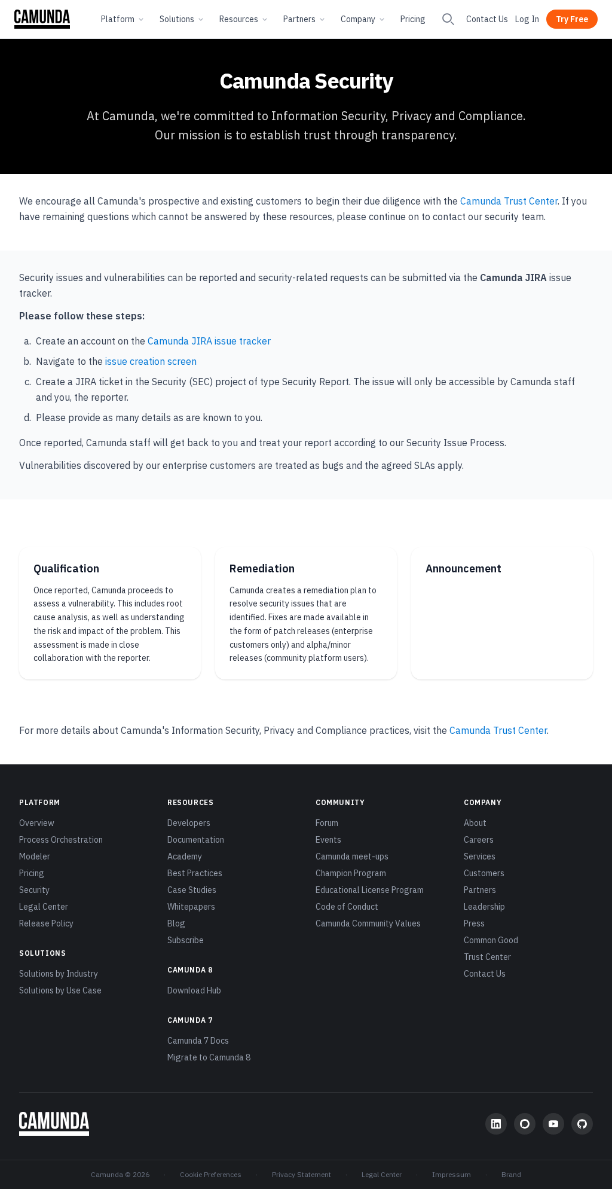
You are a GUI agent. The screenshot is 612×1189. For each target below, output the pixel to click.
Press (474, 923)
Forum (327, 823)
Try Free (572, 19)
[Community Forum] (525, 1124)
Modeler (34, 856)
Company (358, 19)
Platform (117, 19)
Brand (511, 1174)
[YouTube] (553, 1124)
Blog (176, 923)
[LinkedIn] (496, 1124)
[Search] (448, 19)
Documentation (195, 839)
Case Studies (191, 890)
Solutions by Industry (58, 973)
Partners (299, 19)
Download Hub (194, 990)
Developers (188, 823)
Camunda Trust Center (509, 201)
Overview (36, 823)
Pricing (413, 19)
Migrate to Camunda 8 (208, 1057)
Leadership (484, 906)
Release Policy (46, 923)
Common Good (491, 940)
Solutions (177, 19)
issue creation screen (151, 361)
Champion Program (351, 873)
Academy (184, 856)
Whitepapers (191, 906)
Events (328, 839)
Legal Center (43, 906)
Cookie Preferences (210, 1174)
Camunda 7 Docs (198, 1040)
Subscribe (185, 940)
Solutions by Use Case (60, 990)
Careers (479, 839)
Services (479, 856)
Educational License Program (370, 890)
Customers (484, 873)
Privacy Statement (301, 1174)
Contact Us (487, 19)
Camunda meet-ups (352, 856)
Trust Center (487, 957)
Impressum (451, 1174)
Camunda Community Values (368, 923)
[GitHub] (582, 1124)
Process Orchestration (61, 839)
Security (34, 890)
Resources (238, 19)
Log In (527, 19)
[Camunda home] (42, 19)
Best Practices (194, 873)
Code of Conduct (347, 906)
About (475, 823)
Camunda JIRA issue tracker (209, 341)
